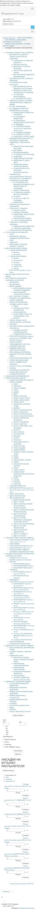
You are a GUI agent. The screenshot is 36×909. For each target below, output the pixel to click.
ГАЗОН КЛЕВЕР (15, 544)
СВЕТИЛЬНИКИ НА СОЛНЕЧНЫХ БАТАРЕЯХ (22, 293)
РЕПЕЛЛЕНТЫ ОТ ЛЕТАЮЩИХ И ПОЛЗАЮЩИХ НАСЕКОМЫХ (20, 179)
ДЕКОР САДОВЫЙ (16, 286)
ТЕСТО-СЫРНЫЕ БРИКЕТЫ (23, 220)
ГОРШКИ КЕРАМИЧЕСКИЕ (18, 250)
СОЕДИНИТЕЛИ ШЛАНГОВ (22, 334)
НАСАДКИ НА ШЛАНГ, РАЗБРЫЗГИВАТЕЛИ (21, 331)
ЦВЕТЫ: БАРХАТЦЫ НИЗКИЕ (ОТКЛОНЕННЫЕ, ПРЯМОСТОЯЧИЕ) (23, 506)
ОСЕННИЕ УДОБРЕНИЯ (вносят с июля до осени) (22, 678)
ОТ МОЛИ (17, 196)
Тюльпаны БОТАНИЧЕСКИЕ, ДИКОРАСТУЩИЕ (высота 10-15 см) (23, 636)
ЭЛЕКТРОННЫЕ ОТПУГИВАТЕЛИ (21, 230)
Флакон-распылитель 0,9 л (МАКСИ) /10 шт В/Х (17, 813)
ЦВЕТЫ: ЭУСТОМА (20, 536)
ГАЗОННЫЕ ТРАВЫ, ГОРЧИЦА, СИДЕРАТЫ (20, 538)
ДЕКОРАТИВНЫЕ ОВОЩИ (22, 500)
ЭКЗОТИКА (17, 484)
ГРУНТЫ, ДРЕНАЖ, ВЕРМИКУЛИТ (17, 232)
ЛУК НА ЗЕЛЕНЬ (19, 432)
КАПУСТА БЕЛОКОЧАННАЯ (23, 410)
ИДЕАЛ (12, 707)
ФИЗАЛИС (17, 482)
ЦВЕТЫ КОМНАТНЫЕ (17, 494)
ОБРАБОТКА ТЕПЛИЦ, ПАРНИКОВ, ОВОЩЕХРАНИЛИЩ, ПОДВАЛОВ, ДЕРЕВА (21, 102)
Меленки (16, 252)
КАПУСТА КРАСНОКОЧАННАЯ (24, 416)
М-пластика (17, 264)
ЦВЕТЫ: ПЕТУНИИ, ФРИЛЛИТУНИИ (20, 527)
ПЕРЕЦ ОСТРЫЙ (19, 446)
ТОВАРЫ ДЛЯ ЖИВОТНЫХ (18, 372)
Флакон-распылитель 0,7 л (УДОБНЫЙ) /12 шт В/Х (17, 800)
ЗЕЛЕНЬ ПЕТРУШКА (20, 396)
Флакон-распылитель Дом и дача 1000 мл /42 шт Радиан (17, 840)
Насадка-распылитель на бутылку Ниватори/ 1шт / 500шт (18, 786)
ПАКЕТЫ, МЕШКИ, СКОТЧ (18, 320)
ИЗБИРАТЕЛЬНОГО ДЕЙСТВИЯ (24, 226)
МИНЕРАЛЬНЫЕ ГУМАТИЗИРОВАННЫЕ (21, 665)
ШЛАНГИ (16, 318)
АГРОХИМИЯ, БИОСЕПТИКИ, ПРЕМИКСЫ (19, 53)
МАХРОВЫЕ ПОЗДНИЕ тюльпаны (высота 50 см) (22, 597)
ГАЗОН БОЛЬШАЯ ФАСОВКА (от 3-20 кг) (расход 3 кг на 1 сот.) (22, 541)
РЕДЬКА (16, 458)
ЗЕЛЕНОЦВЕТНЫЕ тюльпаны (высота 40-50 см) (23, 601)
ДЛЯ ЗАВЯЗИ (18, 150)
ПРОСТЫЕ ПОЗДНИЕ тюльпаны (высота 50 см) (22, 623)
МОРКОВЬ (17, 436)
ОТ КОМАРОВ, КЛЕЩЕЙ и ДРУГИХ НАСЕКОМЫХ (22, 193)
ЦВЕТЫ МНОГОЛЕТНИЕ (18, 496)
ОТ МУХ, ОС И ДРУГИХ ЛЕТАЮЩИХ (21, 199)
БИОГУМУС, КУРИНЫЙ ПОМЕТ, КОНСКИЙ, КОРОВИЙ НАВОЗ (24, 660)
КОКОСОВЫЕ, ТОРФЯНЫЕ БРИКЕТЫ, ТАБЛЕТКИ (18, 245)
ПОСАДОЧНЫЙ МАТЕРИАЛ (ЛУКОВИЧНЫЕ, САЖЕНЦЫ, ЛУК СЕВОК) (20, 555)
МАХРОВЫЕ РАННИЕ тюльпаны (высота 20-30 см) (24, 609)
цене (7, 777)
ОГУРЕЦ (16, 438)
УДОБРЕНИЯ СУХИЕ (16, 656)
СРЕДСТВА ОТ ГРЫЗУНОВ (18, 208)
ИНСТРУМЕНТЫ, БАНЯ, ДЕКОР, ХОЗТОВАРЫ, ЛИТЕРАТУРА (14, 41)
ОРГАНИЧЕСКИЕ (19, 675)
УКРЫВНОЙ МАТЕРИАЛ (17, 374)
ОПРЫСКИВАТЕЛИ (20, 312)
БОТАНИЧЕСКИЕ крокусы (22, 564)
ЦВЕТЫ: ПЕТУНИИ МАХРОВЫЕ (24, 524)
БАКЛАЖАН (17, 386)
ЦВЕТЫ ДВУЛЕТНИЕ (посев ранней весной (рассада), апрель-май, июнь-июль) (22, 490)
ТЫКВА (16, 478)
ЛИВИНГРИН (18, 266)
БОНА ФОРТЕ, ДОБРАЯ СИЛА (19, 705)
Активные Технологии (27, 908)
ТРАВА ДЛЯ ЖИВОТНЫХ (18, 486)
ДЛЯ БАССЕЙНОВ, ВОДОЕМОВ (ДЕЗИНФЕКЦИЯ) (24, 75)
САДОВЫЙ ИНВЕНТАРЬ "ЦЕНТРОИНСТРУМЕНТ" (18, 349)
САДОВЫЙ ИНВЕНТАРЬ (17, 346)
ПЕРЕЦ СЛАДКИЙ (19, 448)
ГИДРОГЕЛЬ (14, 242)
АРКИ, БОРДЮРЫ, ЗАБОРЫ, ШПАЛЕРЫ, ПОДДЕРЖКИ (23, 289)
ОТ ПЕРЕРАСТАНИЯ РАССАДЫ (24, 154)
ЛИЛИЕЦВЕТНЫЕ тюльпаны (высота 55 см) (23, 593)
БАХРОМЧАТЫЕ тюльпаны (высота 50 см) (22, 585)
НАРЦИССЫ (14, 570)
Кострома (17, 262)
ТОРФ (11, 240)
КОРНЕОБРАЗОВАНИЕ (21, 152)
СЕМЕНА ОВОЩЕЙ (16, 382)
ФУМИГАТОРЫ (18, 202)
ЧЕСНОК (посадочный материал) (20, 560)
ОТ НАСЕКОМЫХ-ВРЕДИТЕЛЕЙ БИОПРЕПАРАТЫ (24, 121)
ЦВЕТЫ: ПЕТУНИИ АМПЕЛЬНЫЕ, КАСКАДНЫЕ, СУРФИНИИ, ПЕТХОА (23, 520)
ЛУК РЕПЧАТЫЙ (19, 434)
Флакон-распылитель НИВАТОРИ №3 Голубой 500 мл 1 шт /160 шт (16, 854)
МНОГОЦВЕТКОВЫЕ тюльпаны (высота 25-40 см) (24, 627)
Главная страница (9, 38)
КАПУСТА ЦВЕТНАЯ (20, 424)
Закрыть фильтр (18, 715)
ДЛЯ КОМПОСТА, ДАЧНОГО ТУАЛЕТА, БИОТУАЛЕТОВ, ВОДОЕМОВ (19, 57)
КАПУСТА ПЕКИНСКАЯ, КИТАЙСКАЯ (21, 419)
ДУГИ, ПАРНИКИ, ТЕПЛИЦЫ (19, 296)
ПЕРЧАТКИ (13, 324)
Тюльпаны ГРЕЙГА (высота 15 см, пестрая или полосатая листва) (23, 614)
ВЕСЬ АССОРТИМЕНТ (25, 38)
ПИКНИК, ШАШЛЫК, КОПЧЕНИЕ (20, 322)
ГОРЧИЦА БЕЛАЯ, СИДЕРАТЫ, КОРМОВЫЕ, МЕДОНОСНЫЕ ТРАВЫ (22, 551)
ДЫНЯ (16, 394)
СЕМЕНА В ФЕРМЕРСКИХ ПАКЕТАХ (21, 380)
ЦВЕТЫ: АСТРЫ (19, 502)
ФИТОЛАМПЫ (14, 282)
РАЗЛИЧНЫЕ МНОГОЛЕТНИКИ (20, 644)
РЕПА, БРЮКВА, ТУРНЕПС (22, 460)
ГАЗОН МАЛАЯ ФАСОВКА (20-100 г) (21, 546)
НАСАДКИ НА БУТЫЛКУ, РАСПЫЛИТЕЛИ (22, 309)
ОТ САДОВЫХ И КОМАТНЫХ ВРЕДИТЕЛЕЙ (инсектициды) (19, 109)
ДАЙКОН (16, 392)
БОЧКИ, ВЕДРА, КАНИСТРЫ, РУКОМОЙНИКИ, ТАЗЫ (23, 315)
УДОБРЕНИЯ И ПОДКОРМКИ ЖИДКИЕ (18, 681)
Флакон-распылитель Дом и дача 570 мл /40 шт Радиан (17, 826)
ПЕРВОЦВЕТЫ (14, 580)
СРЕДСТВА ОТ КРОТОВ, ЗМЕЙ (24, 136)
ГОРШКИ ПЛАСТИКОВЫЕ (18, 256)
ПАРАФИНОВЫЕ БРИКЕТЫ (22, 218)
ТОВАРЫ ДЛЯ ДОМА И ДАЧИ (19, 360)
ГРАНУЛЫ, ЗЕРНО (20, 210)
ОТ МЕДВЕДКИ (18, 124)
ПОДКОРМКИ (18, 156)
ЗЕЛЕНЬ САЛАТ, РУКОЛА (22, 398)
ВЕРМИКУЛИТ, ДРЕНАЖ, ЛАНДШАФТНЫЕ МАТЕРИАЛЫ (20, 237)
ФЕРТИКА (13, 709)
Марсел (16, 268)
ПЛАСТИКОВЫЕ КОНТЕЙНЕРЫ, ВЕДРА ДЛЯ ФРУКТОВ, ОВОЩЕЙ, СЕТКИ (21, 354)
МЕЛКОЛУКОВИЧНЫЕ (17, 642)
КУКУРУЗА (17, 430)
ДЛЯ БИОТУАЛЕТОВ (20, 64)
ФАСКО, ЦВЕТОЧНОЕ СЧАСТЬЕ (20, 711)
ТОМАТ (16, 468)
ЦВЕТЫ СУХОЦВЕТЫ (21, 534)
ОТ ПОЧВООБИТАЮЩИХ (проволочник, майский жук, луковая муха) (23, 128)
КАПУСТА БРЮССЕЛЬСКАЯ (23, 414)
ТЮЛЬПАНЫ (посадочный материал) (22, 582)
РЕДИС (16, 456)
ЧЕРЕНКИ (13, 368)
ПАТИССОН (17, 440)
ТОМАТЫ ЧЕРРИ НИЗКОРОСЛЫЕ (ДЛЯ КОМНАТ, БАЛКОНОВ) (24, 474)
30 (27, 884)
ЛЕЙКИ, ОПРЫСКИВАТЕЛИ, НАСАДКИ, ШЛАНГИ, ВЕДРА (19, 303)
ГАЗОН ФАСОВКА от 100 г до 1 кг (20, 548)
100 (32, 884)
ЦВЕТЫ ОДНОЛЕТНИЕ (17, 498)
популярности (10, 781)
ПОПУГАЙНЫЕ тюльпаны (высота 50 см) (22, 619)
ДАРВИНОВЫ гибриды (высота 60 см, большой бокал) (24, 589)
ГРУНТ (12, 234)
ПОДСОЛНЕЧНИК (19, 450)
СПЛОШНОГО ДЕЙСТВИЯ (22, 228)
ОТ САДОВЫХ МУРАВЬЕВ (22, 132)
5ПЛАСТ (16, 258)
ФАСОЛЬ (16, 480)
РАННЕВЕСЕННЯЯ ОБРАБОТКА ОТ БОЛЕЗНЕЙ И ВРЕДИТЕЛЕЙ (21, 139)
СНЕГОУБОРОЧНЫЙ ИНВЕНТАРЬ (21, 358)
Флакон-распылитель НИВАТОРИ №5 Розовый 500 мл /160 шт (17, 868)
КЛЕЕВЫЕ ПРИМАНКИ (21, 212)
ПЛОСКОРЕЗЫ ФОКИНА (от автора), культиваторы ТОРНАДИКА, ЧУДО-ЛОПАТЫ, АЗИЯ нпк (22, 338)
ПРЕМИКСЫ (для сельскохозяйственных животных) (21, 175)
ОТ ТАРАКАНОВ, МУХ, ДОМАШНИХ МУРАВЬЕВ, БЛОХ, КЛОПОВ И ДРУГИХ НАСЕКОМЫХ (24, 185)
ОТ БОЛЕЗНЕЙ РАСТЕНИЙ (22, 98)
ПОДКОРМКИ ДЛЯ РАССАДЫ (23, 158)
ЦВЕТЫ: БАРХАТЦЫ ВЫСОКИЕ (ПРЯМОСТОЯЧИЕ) (24, 511)
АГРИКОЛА (13, 703)
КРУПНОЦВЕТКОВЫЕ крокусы (23, 566)
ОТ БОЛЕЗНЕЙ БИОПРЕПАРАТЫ (19, 95)
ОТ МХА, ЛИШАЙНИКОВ (18, 106)
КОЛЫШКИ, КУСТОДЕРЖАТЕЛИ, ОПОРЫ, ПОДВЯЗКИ (20, 299)
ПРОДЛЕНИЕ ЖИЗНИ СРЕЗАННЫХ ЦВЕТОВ (21, 165)
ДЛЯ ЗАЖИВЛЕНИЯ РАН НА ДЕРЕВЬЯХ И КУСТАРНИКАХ (23, 87)
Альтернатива (18, 260)
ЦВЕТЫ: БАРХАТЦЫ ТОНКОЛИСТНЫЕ (20, 515)
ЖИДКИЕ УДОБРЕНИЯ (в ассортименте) (18, 696)
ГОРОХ (16, 390)
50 (29, 884)
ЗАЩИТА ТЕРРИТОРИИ (21, 190)
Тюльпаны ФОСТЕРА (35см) (23, 640)
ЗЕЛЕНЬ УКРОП (19, 402)
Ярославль (17, 254)
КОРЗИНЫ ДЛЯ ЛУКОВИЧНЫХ (20, 370)
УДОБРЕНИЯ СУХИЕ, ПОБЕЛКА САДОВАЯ (20, 646)
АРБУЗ (16, 384)
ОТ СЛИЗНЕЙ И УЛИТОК (22, 134)
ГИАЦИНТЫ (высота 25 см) (18, 558)
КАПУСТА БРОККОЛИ (21, 412)
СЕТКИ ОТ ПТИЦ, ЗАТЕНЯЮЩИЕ (21, 366)
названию (9, 779)
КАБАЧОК (17, 408)
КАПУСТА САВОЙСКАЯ (21, 422)
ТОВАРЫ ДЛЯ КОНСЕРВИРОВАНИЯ (17, 376)
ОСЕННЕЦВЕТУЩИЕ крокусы (23, 568)
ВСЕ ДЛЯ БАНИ (15, 284)
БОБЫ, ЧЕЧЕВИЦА (20, 388)
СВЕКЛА (16, 462)
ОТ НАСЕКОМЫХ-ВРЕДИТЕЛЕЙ (19, 117)
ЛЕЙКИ (16, 306)
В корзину (25, 795)
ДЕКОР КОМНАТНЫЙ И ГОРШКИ (16, 248)
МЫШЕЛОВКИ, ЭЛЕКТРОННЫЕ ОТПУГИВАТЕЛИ (24, 215)
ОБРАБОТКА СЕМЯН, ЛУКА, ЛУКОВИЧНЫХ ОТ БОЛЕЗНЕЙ (23, 91)
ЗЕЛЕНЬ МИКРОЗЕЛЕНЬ (22, 400)
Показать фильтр (8, 770)
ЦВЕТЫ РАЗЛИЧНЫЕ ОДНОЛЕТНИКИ (20, 531)
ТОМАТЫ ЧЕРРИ (19, 470)
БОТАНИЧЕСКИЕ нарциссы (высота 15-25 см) (23, 573)
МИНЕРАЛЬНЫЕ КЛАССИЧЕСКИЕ (19, 668)
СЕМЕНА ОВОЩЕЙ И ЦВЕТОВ (16, 378)
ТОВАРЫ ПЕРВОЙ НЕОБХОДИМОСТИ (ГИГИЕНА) (20, 343)
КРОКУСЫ (13, 562)
